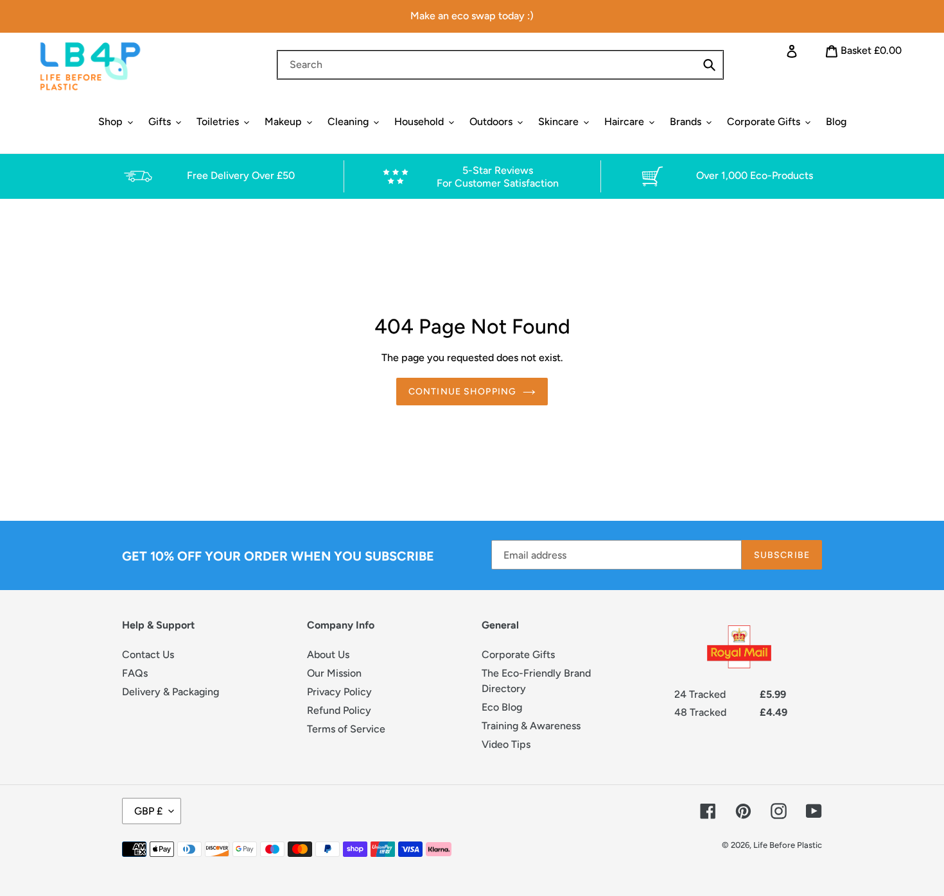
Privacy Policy (339, 692)
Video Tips (506, 744)
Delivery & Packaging (170, 692)
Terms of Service (346, 729)
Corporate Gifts (518, 654)
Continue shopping (462, 391)
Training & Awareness (531, 726)
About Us (328, 654)
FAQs (135, 673)
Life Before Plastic (787, 845)
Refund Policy (339, 710)
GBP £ (148, 811)
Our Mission (334, 673)
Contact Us (148, 654)
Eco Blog (502, 707)
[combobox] (500, 65)
